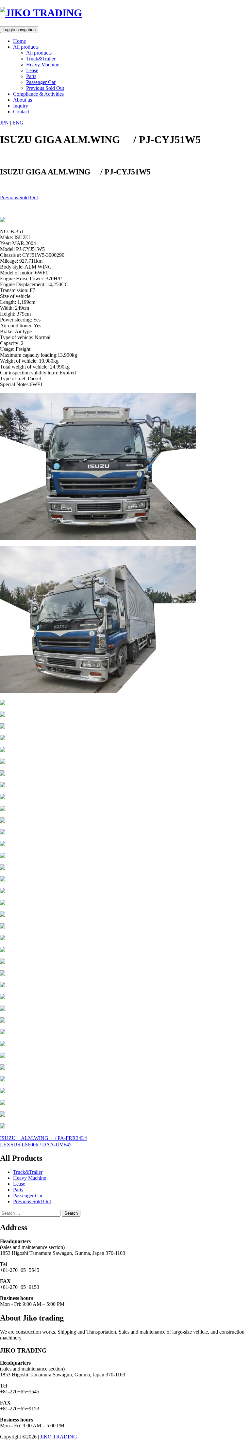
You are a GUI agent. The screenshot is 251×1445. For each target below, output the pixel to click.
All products (26, 47)
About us (22, 100)
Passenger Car (41, 82)
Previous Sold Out (45, 88)
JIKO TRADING (58, 1436)
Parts (31, 76)
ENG (18, 122)
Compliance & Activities (38, 94)
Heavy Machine (42, 64)
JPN (4, 122)
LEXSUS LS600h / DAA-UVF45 (36, 1144)
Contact (21, 111)
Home (19, 41)
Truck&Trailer (41, 58)
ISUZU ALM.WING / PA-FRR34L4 (43, 1138)
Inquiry (20, 105)
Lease (32, 70)
